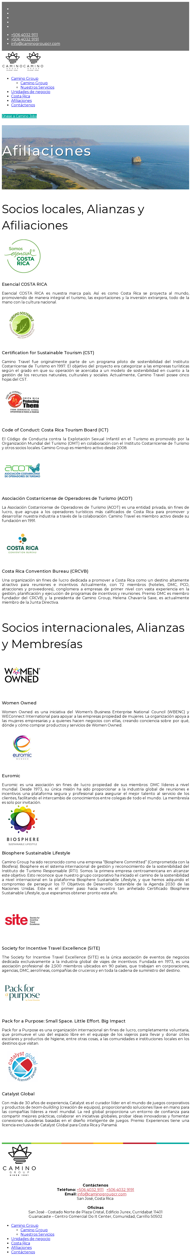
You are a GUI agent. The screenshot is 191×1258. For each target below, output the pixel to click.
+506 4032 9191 (25, 39)
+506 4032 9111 (24, 35)
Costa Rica (20, 96)
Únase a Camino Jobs (19, 116)
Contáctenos (23, 105)
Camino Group (24, 78)
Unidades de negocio (30, 92)
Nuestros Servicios (37, 87)
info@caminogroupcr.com (35, 43)
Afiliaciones (21, 100)
